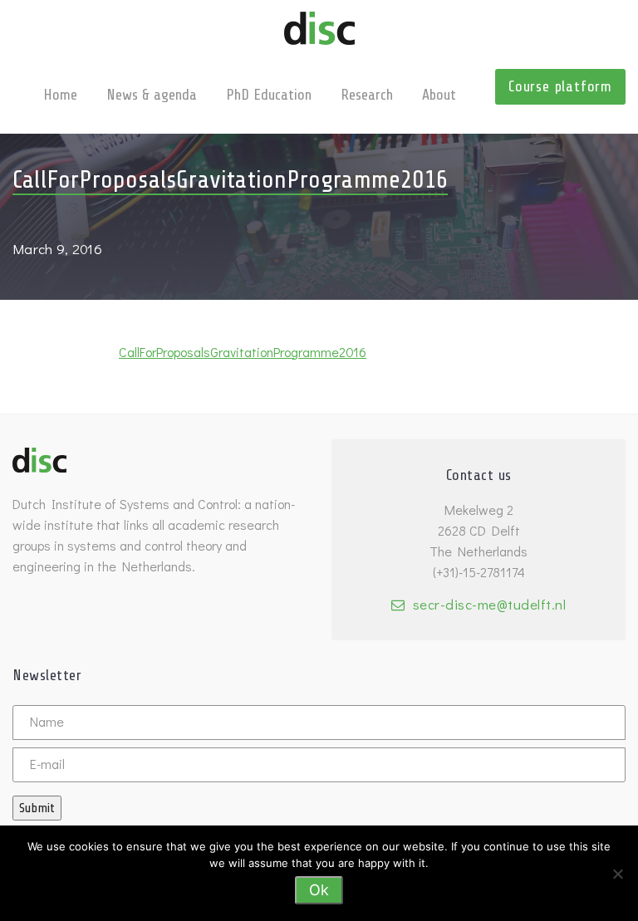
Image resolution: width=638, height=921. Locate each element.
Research (367, 94)
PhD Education (269, 94)
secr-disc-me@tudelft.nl (490, 604)
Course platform (560, 86)
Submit (37, 808)
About (439, 94)
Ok (319, 890)
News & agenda (151, 94)
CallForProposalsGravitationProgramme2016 (242, 351)
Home (60, 94)
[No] (617, 873)
